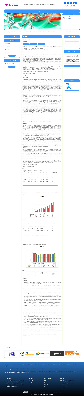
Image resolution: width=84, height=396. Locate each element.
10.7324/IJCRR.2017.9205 (30, 73)
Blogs (45, 386)
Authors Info (31, 382)
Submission (46, 382)
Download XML (33, 44)
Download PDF (41, 44)
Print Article (25, 44)
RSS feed (69, 84)
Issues (34, 11)
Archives (45, 380)
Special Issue (31, 386)
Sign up (15, 36)
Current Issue (31, 384)
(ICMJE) (41, 369)
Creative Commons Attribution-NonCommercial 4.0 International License (49, 392)
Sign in (8, 36)
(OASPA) (20, 369)
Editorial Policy (31, 380)
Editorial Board (46, 384)
